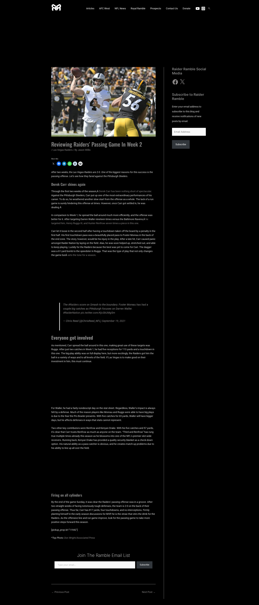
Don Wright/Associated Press (79, 537)
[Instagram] (203, 8)
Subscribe (144, 564)
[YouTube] (198, 8)
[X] (182, 82)
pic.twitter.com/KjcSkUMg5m (98, 312)
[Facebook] (175, 82)
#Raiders (73, 304)
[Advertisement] (129, 37)
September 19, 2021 (113, 321)
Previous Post (60, 592)
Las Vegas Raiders (63, 149)
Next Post (148, 592)
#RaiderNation (71, 312)
